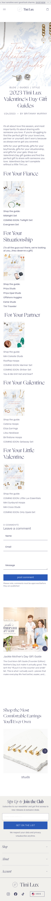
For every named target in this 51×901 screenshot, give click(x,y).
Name (8, 536)
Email (8, 547)
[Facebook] (15, 894)
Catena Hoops (11, 424)
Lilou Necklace (11, 433)
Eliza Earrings (10, 429)
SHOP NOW (40, 2)
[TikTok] (23, 894)
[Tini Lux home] (25, 884)
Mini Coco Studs (12, 507)
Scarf (30, 374)
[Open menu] (4, 9)
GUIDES (24, 88)
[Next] (45, 648)
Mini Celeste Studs (13, 357)
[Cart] (47, 9)
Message (10, 566)
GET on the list (25, 826)
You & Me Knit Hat (12, 374)
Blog (13, 88)
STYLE (36, 88)
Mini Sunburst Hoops (14, 503)
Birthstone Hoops (12, 438)
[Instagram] (8, 894)
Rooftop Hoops (11, 361)
